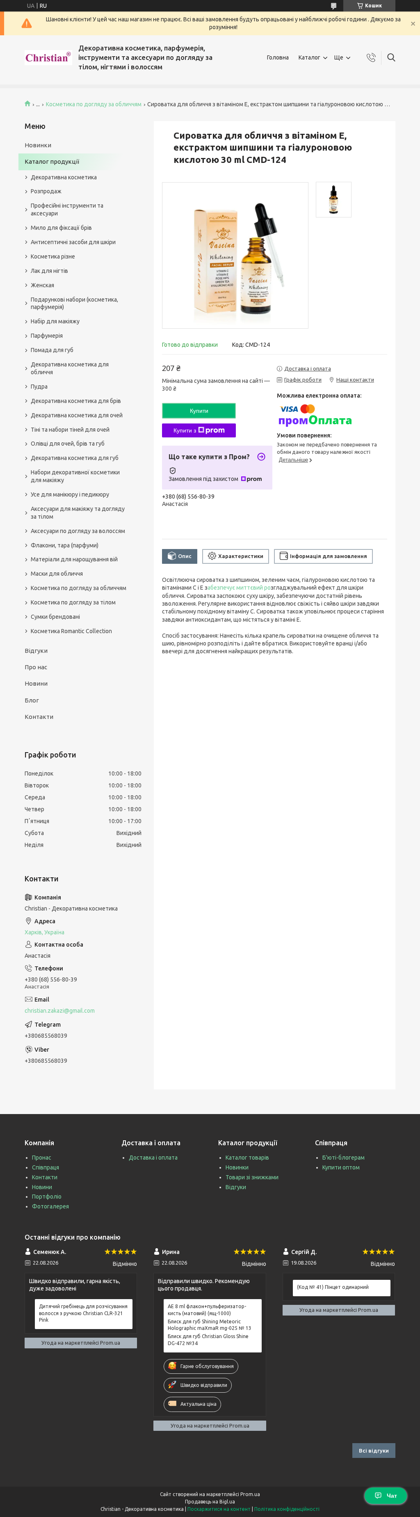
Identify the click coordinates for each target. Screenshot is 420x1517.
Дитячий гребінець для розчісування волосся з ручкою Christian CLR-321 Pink (83, 1313)
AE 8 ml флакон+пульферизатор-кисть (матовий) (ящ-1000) (207, 1310)
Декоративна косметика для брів (76, 401)
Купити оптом (341, 1167)
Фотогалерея (50, 1206)
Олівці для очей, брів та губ (68, 443)
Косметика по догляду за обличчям (94, 104)
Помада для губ (52, 350)
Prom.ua (250, 1494)
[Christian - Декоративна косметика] (48, 57)
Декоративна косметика (64, 177)
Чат (392, 1495)
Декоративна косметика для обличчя (70, 368)
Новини (36, 683)
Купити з (184, 430)
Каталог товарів (247, 1157)
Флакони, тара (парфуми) (64, 545)
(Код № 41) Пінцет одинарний (333, 1287)
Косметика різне (53, 256)
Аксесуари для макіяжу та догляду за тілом (78, 513)
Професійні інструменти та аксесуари (67, 209)
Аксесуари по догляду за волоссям (78, 531)
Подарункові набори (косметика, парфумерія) (74, 303)
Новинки (38, 145)
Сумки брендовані (55, 616)
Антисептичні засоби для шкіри (73, 242)
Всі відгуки (374, 1450)
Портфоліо (47, 1196)
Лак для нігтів (49, 271)
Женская (42, 285)
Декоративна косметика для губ (75, 458)
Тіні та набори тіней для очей (70, 429)
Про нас (36, 667)
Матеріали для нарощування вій (74, 559)
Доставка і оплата (153, 1157)
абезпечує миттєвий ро (239, 587)
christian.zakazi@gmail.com (60, 1010)
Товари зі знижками (252, 1177)
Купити (199, 410)
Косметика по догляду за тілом (73, 602)
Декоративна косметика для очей (77, 415)
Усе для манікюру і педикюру (70, 494)
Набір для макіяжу (55, 321)
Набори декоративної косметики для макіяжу (75, 476)
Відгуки (36, 650)
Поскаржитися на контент (219, 1509)
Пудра (39, 386)
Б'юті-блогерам (343, 1157)
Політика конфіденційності (287, 1509)
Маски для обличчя (57, 573)
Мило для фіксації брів (61, 227)
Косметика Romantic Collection (71, 631)
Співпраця (45, 1167)
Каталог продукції (52, 161)
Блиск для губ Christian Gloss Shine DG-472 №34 (208, 1339)
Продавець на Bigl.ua (210, 1501)
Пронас (41, 1157)
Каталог (309, 57)
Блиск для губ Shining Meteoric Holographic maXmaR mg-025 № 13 (209, 1325)
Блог (32, 700)
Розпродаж (46, 191)
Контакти (39, 716)
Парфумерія (47, 335)
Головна (278, 57)
